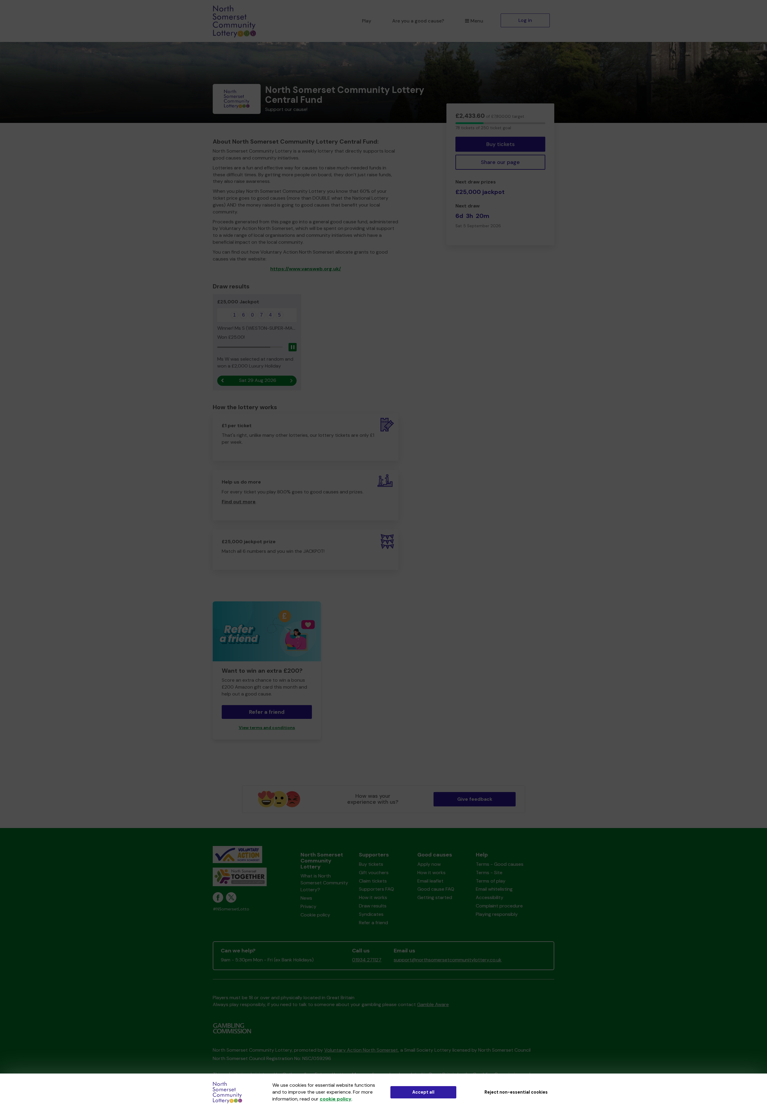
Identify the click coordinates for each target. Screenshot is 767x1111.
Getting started (434, 897)
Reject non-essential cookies (516, 1092)
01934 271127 (366, 960)
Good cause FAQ (435, 889)
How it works (373, 897)
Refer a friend (373, 922)
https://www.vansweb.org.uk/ (305, 269)
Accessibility (489, 897)
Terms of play (490, 881)
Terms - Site (489, 872)
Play (366, 21)
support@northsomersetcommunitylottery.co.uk (448, 960)
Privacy (308, 906)
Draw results (372, 906)
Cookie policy (315, 915)
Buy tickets (500, 144)
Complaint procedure (499, 906)
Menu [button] (476, 21)
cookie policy (335, 1099)
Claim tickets (373, 881)
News (306, 898)
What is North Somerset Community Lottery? (324, 883)
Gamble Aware (433, 1004)
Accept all (423, 1092)
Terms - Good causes (499, 864)
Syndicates (371, 914)
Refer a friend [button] (267, 712)
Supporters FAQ (376, 889)
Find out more (239, 502)
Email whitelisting (494, 889)
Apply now (429, 864)
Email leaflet (430, 881)
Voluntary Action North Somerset (361, 1050)
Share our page (500, 162)
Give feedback (474, 799)
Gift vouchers (374, 872)
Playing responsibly (497, 914)
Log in (525, 20)
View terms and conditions (267, 727)
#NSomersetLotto (231, 909)
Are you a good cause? (418, 21)
